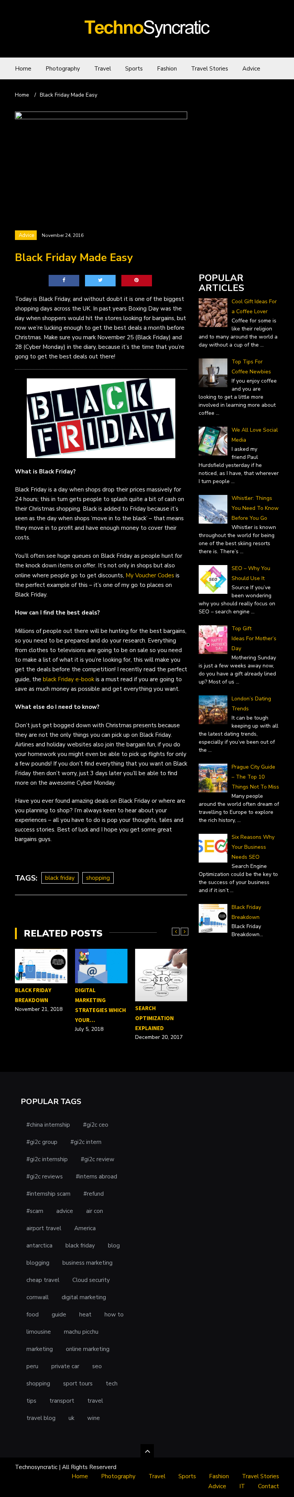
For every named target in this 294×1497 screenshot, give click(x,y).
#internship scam (48, 1194)
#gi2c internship (47, 1159)
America (85, 1228)
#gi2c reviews (44, 1176)
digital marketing (84, 1297)
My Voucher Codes (150, 575)
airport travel (43, 1228)
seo (97, 1366)
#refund (93, 1194)
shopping (98, 878)
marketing (39, 1349)
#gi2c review (97, 1159)
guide (59, 1314)
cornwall (37, 1297)
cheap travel (42, 1280)
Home (23, 68)
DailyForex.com (219, 256)
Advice (251, 68)
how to (114, 1314)
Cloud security (91, 1280)
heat (85, 1314)
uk (71, 1418)
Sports (134, 68)
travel (95, 1401)
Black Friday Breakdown (33, 995)
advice (64, 1211)
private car (65, 1366)
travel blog (41, 1418)
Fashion (167, 68)
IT (242, 1486)
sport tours (78, 1383)
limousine (38, 1332)
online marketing (87, 1349)
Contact (268, 1486)
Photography (63, 68)
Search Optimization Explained (154, 1018)
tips (31, 1401)
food (32, 1314)
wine (93, 1418)
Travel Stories (209, 68)
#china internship (48, 1125)
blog (114, 1245)
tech (112, 1383)
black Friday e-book (68, 679)
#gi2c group (41, 1142)
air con (94, 1211)
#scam (34, 1211)
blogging (37, 1263)
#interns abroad (96, 1176)
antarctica (39, 1245)
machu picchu (81, 1332)
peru (32, 1366)
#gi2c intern (85, 1142)
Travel (102, 68)
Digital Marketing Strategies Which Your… (100, 1005)
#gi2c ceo (95, 1125)
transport (61, 1401)
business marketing (87, 1263)
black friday (60, 878)
